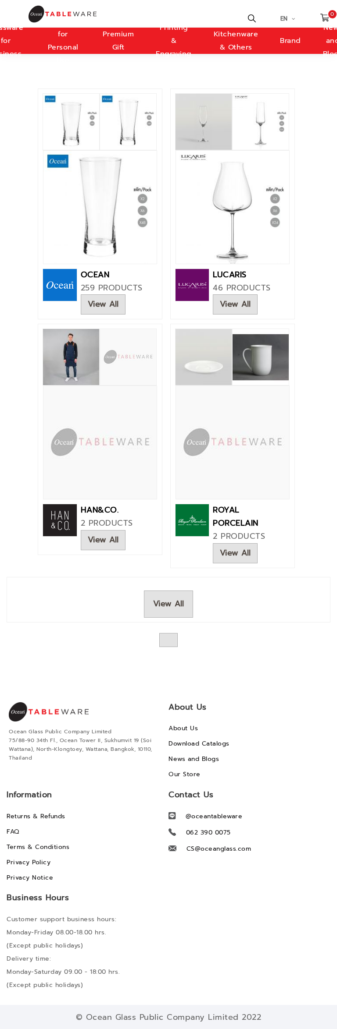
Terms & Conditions (38, 847)
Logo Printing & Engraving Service (174, 40)
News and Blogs (193, 759)
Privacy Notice (30, 877)
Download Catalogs (198, 743)
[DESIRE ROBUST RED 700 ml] (232, 207)
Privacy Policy (28, 862)
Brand (290, 40)
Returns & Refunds (36, 816)
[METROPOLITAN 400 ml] (100, 207)
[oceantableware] (35, 14)
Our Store (184, 774)
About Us (183, 728)
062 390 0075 (208, 832)
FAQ (13, 831)
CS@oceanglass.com (218, 848)
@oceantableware (214, 816)
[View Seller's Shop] (60, 284)
